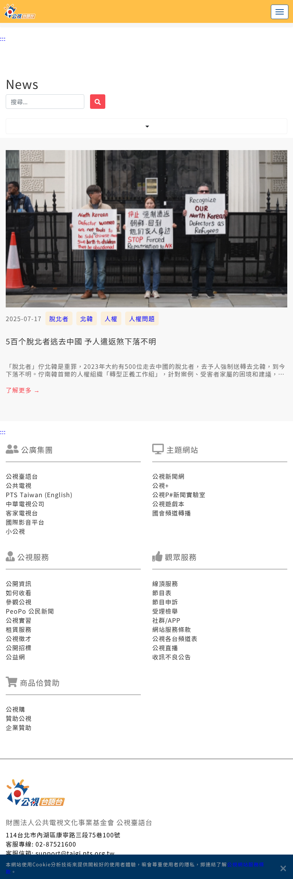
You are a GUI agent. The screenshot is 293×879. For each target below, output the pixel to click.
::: (3, 38)
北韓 (86, 318)
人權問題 (142, 318)
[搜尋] (97, 101)
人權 (111, 318)
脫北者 (59, 318)
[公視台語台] (146, 11)
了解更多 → (23, 389)
